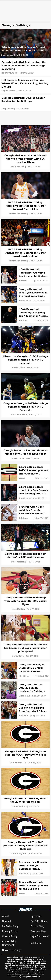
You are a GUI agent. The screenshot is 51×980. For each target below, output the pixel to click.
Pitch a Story (37, 926)
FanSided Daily (10, 926)
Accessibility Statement (9, 943)
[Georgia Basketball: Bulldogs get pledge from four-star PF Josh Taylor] (25, 710)
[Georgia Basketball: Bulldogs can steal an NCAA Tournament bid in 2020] (25, 743)
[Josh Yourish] (18, 166)
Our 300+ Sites (38, 921)
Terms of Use (38, 931)
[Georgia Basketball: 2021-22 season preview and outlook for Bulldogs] (25, 472)
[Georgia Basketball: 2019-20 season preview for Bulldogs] (25, 690)
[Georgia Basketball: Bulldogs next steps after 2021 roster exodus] (25, 544)
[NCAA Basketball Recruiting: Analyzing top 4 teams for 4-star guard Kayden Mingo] (25, 241)
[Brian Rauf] (24, 695)
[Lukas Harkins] (19, 806)
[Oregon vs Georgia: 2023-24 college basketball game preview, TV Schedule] (25, 395)
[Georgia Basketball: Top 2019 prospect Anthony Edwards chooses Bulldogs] (25, 834)
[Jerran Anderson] (26, 478)
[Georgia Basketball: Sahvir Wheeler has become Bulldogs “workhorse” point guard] (25, 637)
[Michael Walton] (26, 675)
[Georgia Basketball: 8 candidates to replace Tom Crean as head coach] (25, 440)
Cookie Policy (9, 936)
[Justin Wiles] (18, 367)
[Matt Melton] (18, 561)
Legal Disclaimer (39, 936)
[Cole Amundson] (18, 414)
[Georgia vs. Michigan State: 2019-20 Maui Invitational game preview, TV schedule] (25, 670)
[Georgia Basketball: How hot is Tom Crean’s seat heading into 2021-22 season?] (25, 492)
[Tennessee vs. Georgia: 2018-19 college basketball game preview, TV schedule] (25, 867)
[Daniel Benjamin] (18, 853)
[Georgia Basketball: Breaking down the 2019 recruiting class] (25, 788)
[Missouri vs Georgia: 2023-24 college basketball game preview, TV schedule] (25, 348)
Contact (6, 921)
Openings (35, 916)
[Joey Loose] (7, 55)
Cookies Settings (11, 950)
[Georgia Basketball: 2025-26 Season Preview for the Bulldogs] (25, 103)
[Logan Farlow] (8, 90)
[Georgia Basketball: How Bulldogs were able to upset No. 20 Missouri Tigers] (25, 589)
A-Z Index (35, 943)
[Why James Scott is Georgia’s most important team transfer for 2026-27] (25, 43)
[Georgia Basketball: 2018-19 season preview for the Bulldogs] (25, 887)
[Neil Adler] (24, 715)
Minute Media (18, 957)
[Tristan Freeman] (18, 213)
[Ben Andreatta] (18, 762)
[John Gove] (18, 656)
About (5, 916)
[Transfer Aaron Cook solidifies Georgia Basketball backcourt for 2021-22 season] (25, 512)
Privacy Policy (10, 931)
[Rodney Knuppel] (10, 72)
